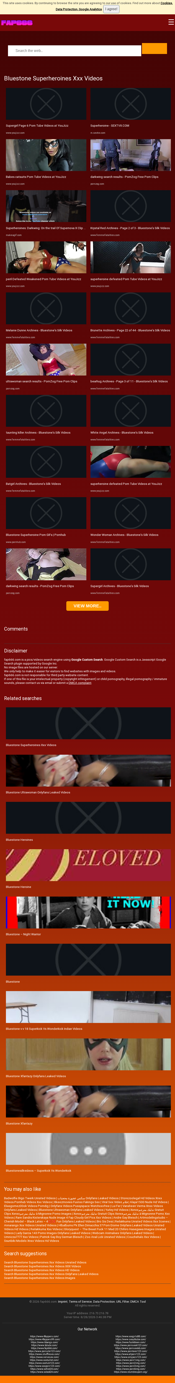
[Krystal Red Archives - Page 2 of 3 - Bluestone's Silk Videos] (130, 221)
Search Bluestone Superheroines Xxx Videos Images (39, 1278)
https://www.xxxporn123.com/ (44, 1366)
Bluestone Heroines (19, 840)
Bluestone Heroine (18, 887)
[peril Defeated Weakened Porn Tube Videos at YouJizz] (46, 272)
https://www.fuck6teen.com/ (131, 1342)
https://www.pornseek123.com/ (130, 1345)
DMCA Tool (138, 1302)
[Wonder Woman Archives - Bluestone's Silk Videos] (130, 528)
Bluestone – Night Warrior (23, 934)
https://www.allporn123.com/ (130, 1354)
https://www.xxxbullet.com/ (44, 1360)
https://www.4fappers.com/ (44, 1336)
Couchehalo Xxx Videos (143, 1237)
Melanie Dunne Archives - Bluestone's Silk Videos (39, 330)
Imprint (62, 1302)
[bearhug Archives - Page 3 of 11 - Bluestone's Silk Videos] (130, 374)
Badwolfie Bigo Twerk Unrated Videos (30, 1198)
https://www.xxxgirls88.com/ (131, 1336)
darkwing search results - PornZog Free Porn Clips (40, 586)
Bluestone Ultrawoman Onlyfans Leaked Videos (38, 792)
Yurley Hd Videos (116, 1210)
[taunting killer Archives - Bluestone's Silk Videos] (46, 426)
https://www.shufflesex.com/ (44, 1354)
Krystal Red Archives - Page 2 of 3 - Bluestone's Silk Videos (130, 228)
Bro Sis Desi (105, 1221)
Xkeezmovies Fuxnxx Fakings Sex (77, 1202)
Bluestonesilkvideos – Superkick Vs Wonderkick (38, 1171)
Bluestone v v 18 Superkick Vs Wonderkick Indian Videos (44, 1029)
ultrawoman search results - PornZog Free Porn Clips (41, 381)
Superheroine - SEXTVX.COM (109, 126)
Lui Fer (116, 1206)
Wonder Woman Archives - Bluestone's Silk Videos (124, 535)
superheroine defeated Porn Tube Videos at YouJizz (126, 279)
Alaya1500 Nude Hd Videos (148, 1202)
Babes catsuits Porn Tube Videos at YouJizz (36, 177)
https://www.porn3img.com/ (131, 1366)
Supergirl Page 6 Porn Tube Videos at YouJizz (37, 126)
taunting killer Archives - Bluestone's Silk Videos (38, 433)
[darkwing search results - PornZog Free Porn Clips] (46, 579)
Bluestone (13, 982)
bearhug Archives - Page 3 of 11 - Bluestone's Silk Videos (129, 381)
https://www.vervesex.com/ (44, 1357)
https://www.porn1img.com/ (131, 1360)
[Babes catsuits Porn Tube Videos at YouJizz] (46, 170)
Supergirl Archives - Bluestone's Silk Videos (119, 586)
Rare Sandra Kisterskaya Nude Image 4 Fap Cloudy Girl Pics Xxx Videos (63, 1217)
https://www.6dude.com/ (44, 1345)
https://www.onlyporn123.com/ (130, 1357)
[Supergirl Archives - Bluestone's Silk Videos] (130, 579)
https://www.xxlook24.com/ (44, 1371)
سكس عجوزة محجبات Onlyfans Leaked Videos (88, 1198)
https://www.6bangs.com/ (44, 1342)
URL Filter (122, 1302)
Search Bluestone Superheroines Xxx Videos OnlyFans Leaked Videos (51, 1274)
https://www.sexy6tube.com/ (131, 1339)
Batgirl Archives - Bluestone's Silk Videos (33, 484)
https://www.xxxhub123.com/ (44, 1363)
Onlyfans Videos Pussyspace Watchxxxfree (80, 1206)
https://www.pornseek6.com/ (130, 1348)
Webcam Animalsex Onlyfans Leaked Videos (122, 1233)
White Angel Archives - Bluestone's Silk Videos (121, 433)
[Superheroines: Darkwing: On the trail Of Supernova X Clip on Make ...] (46, 221)
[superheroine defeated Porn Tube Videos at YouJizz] (130, 272)
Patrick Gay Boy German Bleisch (61, 1237)
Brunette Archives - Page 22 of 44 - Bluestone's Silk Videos (130, 330)
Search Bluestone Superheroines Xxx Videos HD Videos (42, 1270)
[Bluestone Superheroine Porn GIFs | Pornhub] (46, 528)
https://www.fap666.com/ (44, 1348)
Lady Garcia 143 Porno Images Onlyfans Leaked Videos (53, 1233)
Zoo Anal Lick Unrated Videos (105, 1237)
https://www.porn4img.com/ (130, 1369)
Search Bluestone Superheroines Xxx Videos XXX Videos (42, 1266)
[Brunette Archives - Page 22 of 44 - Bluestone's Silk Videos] (130, 323)
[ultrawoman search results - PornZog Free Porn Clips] (46, 374)
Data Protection (104, 1302)
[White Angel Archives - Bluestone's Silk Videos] (130, 426)
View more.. (87, 605)
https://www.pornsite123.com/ (44, 1351)
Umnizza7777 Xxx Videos (21, 1237)
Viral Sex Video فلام (115, 1202)
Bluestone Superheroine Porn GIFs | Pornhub (36, 535)
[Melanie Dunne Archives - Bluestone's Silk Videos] (46, 323)
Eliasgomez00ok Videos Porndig (26, 1206)
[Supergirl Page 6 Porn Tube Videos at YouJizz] (46, 119)
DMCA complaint (80, 683)
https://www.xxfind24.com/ (44, 1369)
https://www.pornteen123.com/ (130, 1351)
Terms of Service (80, 1302)
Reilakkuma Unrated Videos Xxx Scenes (142, 1221)
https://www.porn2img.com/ (131, 1363)
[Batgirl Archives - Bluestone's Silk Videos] (46, 477)
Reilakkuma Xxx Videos (46, 1229)
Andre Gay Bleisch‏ (125, 1217)
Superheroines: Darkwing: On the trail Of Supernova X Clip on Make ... (52, 228)
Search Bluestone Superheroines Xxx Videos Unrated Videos (45, 1262)
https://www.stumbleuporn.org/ (130, 1371)
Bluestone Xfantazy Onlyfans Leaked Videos (36, 1076)
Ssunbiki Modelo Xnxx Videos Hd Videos (31, 1241)
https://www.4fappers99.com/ (44, 1339)
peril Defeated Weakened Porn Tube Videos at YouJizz (43, 279)
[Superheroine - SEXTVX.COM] (130, 119)
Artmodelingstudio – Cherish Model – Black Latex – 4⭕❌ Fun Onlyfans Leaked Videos (86, 1219)
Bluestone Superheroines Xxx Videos (31, 745)
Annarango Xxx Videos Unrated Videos (30, 1225)
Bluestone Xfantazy (19, 1123)
